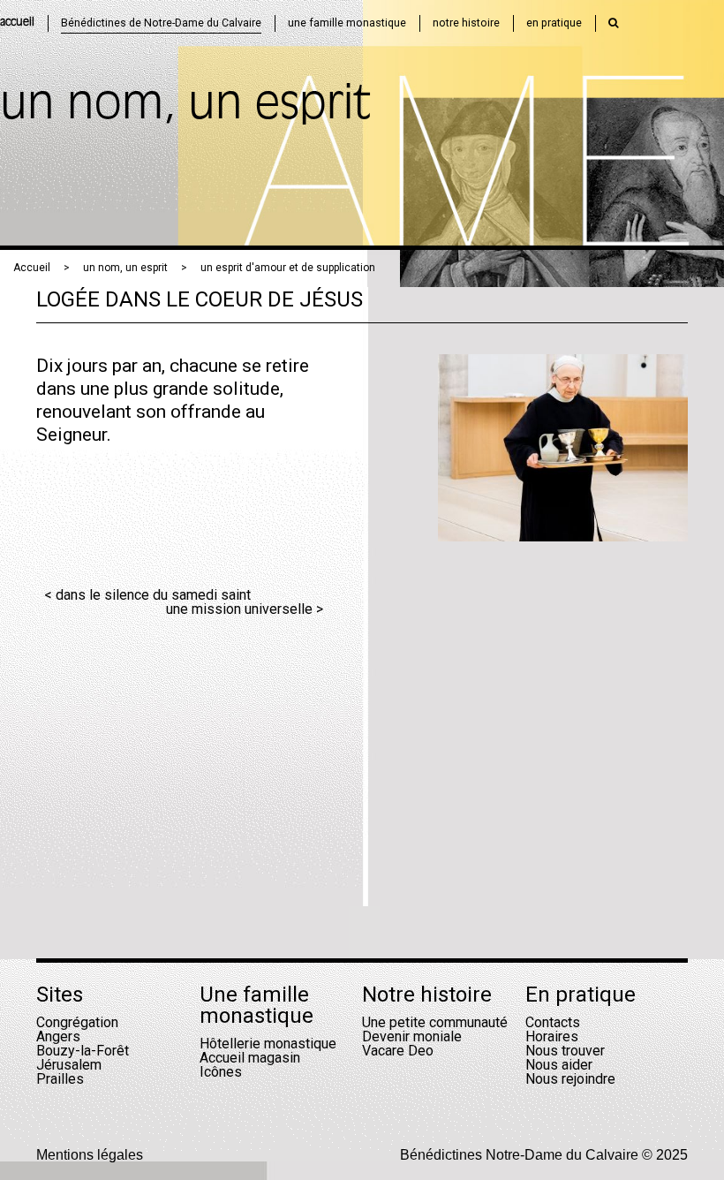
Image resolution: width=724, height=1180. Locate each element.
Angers (58, 1036)
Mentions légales (89, 1154)
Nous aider (558, 1064)
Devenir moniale (412, 1036)
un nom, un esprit (125, 267)
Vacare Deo (398, 1050)
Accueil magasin (250, 1057)
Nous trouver (565, 1050)
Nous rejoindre (570, 1078)
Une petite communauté (435, 1022)
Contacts (552, 1022)
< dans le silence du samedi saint (147, 594)
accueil (17, 22)
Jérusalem (69, 1064)
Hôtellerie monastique (268, 1043)
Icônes (221, 1071)
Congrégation (77, 1022)
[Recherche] (613, 23)
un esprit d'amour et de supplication (287, 267)
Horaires (551, 1036)
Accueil (31, 267)
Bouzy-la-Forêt (82, 1050)
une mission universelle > (244, 609)
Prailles (60, 1078)
